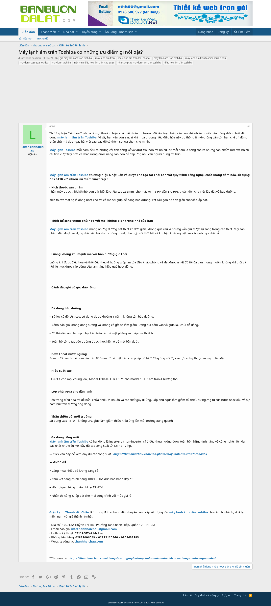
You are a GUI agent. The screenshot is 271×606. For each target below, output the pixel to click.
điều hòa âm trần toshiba (178, 62)
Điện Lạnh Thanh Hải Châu (69, 512)
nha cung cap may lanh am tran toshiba (139, 62)
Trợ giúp (226, 595)
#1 (248, 126)
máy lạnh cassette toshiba (34, 62)
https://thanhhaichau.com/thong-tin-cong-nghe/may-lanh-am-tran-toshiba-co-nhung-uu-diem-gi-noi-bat (142, 558)
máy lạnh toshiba (61, 62)
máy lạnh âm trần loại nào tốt (134, 58)
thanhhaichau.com (89, 541)
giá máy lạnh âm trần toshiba (76, 58)
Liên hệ (187, 595)
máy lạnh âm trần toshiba (168, 58)
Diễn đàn (28, 32)
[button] (59, 32)
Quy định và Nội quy (207, 595)
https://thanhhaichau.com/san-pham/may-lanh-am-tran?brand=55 (160, 454)
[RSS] (250, 595)
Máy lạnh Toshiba (62, 150)
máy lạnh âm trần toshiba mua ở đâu (205, 58)
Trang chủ (240, 595)
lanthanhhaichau (31, 58)
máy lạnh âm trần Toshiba (77, 137)
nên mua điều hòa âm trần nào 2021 (94, 62)
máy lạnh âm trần (105, 58)
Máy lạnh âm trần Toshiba (68, 175)
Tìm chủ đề (41, 38)
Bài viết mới (25, 38)
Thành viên (48, 32)
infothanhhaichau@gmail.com (94, 529)
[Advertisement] (135, 95)
